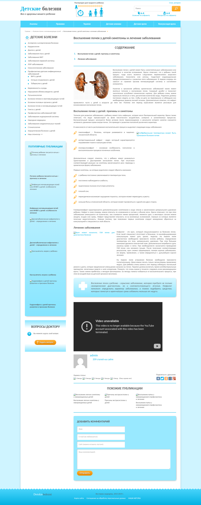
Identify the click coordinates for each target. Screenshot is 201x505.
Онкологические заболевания (41, 68)
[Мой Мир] (170, 378)
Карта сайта (79, 498)
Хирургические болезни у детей (41, 131)
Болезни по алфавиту (141, 15)
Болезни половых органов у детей (42, 102)
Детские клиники (113, 24)
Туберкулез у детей (39, 84)
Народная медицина (37, 120)
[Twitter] (162, 378)
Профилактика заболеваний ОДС (42, 113)
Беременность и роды (37, 88)
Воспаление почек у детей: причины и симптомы (99, 54)
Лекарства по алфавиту (166, 15)
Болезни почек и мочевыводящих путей (45, 106)
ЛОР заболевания (35, 64)
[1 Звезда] (78, 378)
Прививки (60, 24)
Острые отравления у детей (43, 80)
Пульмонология (35, 95)
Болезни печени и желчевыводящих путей (46, 99)
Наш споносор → (35, 134)
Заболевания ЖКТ (35, 57)
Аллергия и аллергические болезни (43, 43)
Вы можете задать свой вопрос (46, 334)
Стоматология (34, 127)
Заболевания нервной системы (41, 61)
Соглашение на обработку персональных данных (106, 498)
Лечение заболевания (87, 59)
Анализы (33, 24)
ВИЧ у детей (36, 76)
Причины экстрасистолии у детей (116, 401)
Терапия (87, 24)
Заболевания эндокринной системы (43, 117)
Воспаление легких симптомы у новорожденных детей (86, 401)
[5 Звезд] (114, 378)
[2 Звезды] (87, 378)
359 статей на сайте (103, 359)
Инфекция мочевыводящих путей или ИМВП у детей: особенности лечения (44, 210)
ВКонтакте (165, 498)
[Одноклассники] (166, 378)
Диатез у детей (34, 50)
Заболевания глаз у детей (39, 54)
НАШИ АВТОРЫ (134, 498)
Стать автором (174, 3)
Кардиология (33, 47)
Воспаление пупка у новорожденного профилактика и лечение (149, 405)
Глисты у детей (34, 110)
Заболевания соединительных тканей (44, 124)
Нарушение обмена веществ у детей (43, 92)
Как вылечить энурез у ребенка (43, 275)
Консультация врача (167, 24)
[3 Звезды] (96, 378)
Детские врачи (140, 24)
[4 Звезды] (105, 378)
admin (94, 355)
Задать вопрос (46, 342)
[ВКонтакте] (158, 378)
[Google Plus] (174, 378)
